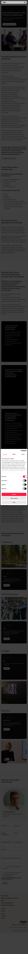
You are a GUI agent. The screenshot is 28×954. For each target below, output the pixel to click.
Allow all (14, 494)
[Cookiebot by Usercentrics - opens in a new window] (21, 451)
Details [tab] (14, 454)
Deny (14, 502)
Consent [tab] (5, 454)
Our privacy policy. (10, 471)
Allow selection (14, 498)
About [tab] (23, 454)
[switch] (25, 481)
